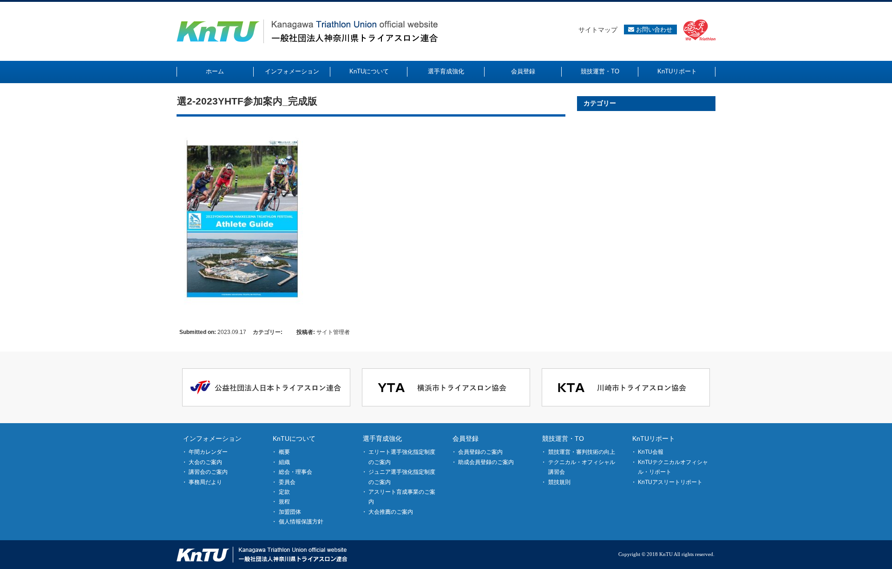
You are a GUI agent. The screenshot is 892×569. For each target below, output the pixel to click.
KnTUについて (294, 438)
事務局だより (205, 482)
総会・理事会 (295, 472)
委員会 (287, 482)
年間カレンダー (208, 452)
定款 (284, 492)
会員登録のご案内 (480, 452)
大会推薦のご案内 (390, 512)
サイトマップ (597, 29)
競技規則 (559, 482)
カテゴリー (600, 103)
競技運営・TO (563, 438)
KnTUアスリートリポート (670, 482)
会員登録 (466, 438)
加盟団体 (290, 512)
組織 (284, 462)
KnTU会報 (650, 452)
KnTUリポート (653, 438)
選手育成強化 (382, 438)
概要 (284, 452)
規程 (284, 501)
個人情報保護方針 (301, 521)
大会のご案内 (205, 462)
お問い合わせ (653, 29)
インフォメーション (212, 438)
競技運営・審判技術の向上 (581, 452)
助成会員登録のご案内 (486, 462)
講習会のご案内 (208, 472)
